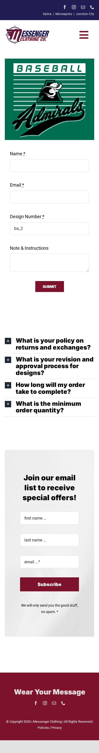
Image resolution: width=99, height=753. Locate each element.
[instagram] (74, 7)
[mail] (83, 7)
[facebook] (65, 7)
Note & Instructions (29, 248)
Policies (44, 728)
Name (17, 153)
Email (17, 185)
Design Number (27, 216)
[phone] (92, 7)
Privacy (56, 728)
